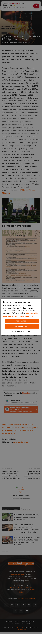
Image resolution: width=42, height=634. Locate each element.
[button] (21, 316)
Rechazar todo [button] (21, 326)
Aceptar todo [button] (22, 321)
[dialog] (21, 317)
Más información (32, 313)
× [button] (37, 301)
